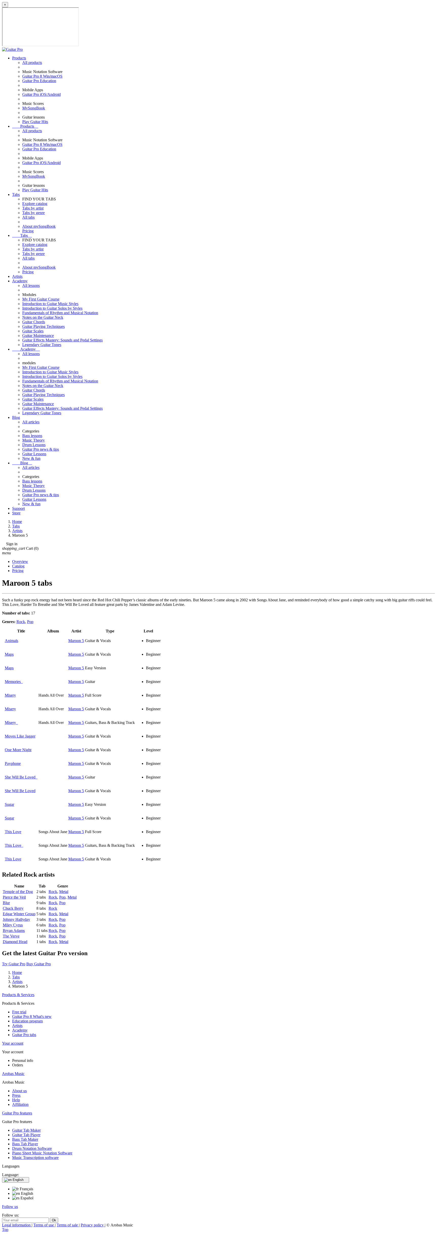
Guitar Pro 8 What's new (32, 1016)
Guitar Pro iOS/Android (41, 94)
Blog (16, 417)
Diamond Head (15, 942)
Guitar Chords (33, 322)
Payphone (13, 763)
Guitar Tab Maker (26, 1130)
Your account (12, 1043)
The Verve (11, 936)
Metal (63, 891)
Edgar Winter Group (19, 914)
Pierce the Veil (14, 897)
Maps (9, 654)
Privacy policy (93, 1225)
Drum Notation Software (32, 1148)
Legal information (17, 1225)
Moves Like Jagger (20, 736)
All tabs (28, 217)
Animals (11, 640)
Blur (6, 903)
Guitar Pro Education (39, 81)
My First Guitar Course (40, 299)
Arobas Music (13, 1073)
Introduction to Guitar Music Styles (50, 304)
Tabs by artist (32, 208)
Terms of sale (68, 1225)
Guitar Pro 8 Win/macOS (42, 76)
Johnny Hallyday (16, 919)
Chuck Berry (13, 908)
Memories (14, 681)
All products (32, 62)
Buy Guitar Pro (38, 964)
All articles (30, 422)
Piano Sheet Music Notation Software (42, 1153)
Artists (17, 276)
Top (5, 1229)
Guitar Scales (32, 331)
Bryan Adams (14, 930)
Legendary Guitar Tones (41, 344)
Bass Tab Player (25, 1144)
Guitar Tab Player (26, 1135)
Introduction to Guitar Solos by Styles (52, 308)
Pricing (28, 231)
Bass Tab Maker (25, 1139)
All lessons (31, 285)
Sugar (9, 804)
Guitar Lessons (34, 454)
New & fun (31, 458)
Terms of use (44, 1225)
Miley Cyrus (13, 925)
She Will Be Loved (21, 777)
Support (18, 508)
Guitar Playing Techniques (43, 326)
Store (16, 513)
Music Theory (33, 440)
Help (16, 1100)
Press (16, 1095)
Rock (20, 622)
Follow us (10, 1206)
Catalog (18, 566)
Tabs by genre (33, 213)
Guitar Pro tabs (24, 1035)
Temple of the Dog (18, 891)
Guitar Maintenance (38, 335)
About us (19, 1091)
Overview (20, 561)
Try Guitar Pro (13, 964)
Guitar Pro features (17, 1113)
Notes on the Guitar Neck (42, 317)
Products (19, 58)
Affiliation (20, 1104)
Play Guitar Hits (35, 122)
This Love (13, 832)
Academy (20, 281)
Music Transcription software (35, 1157)
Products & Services (18, 995)
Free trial (19, 1012)
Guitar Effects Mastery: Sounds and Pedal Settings (62, 340)
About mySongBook (39, 226)
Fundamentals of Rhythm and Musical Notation (60, 313)
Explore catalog (34, 203)
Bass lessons (32, 435)
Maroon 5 (76, 640)
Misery (10, 695)
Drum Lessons (34, 445)
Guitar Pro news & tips (40, 449)
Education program (27, 1021)
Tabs (16, 194)
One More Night (18, 750)
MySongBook (33, 108)
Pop (30, 622)
